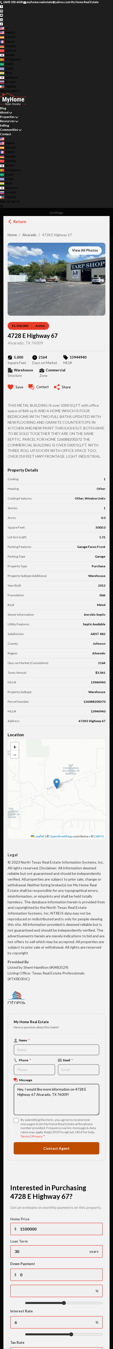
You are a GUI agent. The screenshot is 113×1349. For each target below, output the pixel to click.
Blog (3, 108)
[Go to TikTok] (1, 23)
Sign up (5, 90)
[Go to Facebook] (1, 6)
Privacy (37, 1136)
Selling (4, 125)
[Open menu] (1, 205)
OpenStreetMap (60, 836)
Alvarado (29, 235)
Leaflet (39, 836)
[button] (56, 783)
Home (12, 235)
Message (25, 1080)
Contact (5, 134)
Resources (7, 121)
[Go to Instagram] (1, 10)
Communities (9, 129)
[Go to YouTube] (1, 15)
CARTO (99, 836)
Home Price (19, 1219)
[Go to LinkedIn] (1, 19)
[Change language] (4, 28)
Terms (25, 1136)
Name (24, 1040)
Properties (7, 116)
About (4, 112)
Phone (25, 1060)
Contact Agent (56, 1148)
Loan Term (19, 1241)
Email (68, 1060)
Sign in (15, 90)
